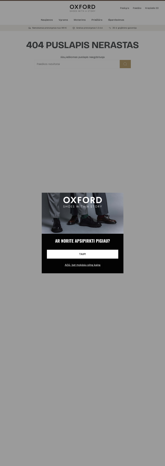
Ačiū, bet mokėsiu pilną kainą (82, 265)
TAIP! (82, 254)
